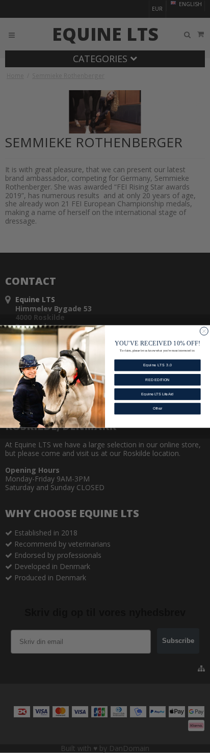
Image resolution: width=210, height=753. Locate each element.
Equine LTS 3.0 (157, 365)
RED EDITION (157, 380)
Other (157, 409)
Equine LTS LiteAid (157, 394)
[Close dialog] (204, 331)
